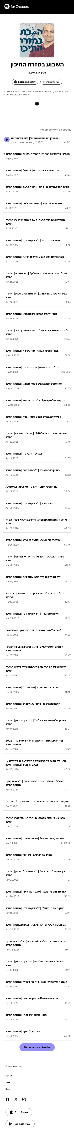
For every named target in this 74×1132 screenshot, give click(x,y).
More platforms (51, 81)
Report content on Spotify (55, 129)
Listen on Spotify (26, 81)
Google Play (22, 1124)
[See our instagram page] (24, 1099)
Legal (8, 1082)
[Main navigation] (68, 7)
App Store (21, 1112)
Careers (9, 1076)
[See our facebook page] (8, 1099)
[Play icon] (7, 139)
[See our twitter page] (16, 1099)
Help (8, 1089)
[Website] (37, 104)
